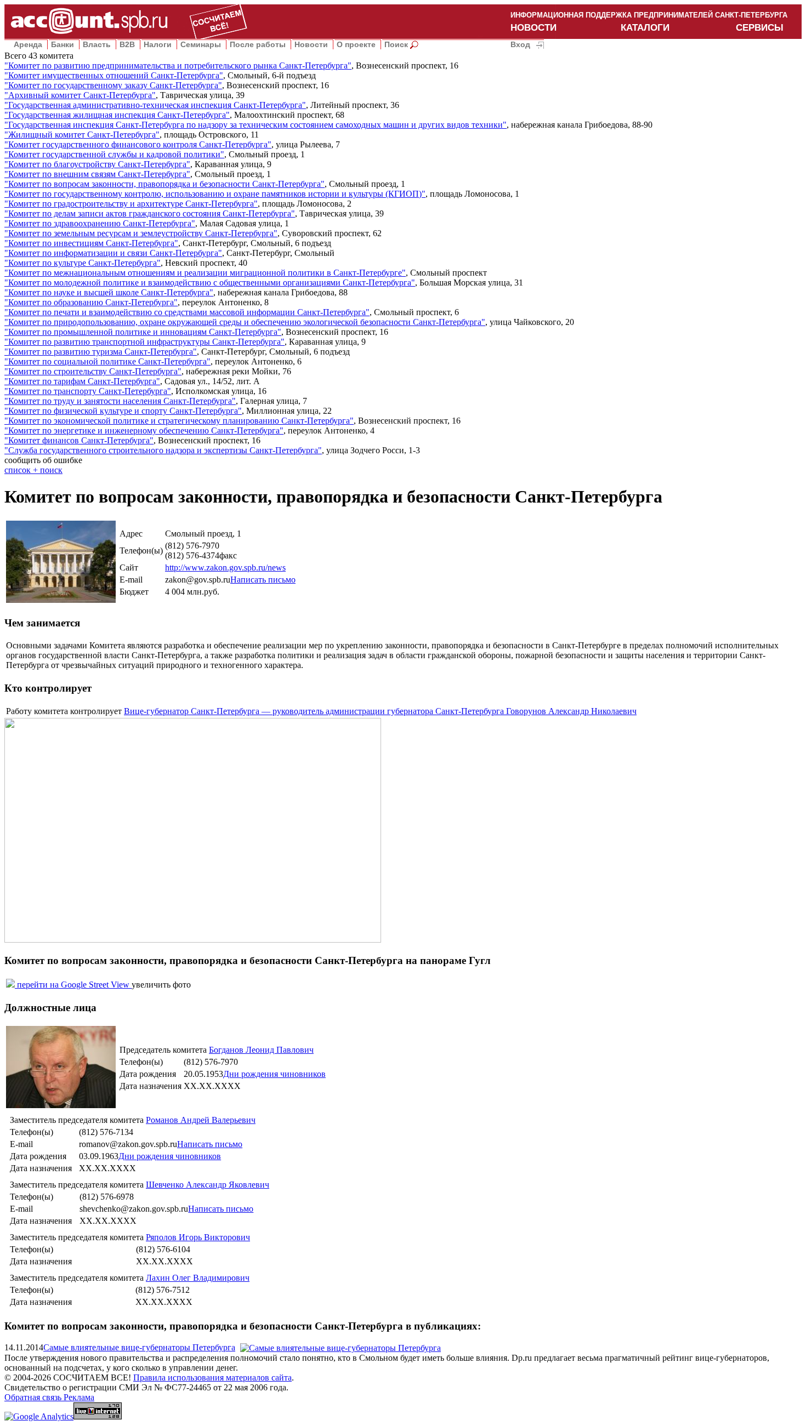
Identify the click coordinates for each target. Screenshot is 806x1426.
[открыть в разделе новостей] (340, 1347)
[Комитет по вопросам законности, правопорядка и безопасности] (61, 599)
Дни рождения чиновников (274, 1074)
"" (177, 65)
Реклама (79, 1397)
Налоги (158, 44)
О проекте (356, 44)
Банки (62, 44)
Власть (97, 44)
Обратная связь (34, 1397)
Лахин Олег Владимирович (197, 1277)
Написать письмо (263, 579)
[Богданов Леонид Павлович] (61, 1105)
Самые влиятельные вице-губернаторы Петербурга (139, 1347)
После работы (258, 44)
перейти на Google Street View (73, 984)
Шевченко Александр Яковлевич (207, 1184)
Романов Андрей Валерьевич (201, 1120)
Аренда (28, 44)
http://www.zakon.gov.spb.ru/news (225, 567)
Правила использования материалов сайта (212, 1377)
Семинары (200, 44)
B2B (127, 44)
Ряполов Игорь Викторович (198, 1237)
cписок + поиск (33, 470)
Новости (311, 44)
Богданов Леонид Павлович (261, 1049)
